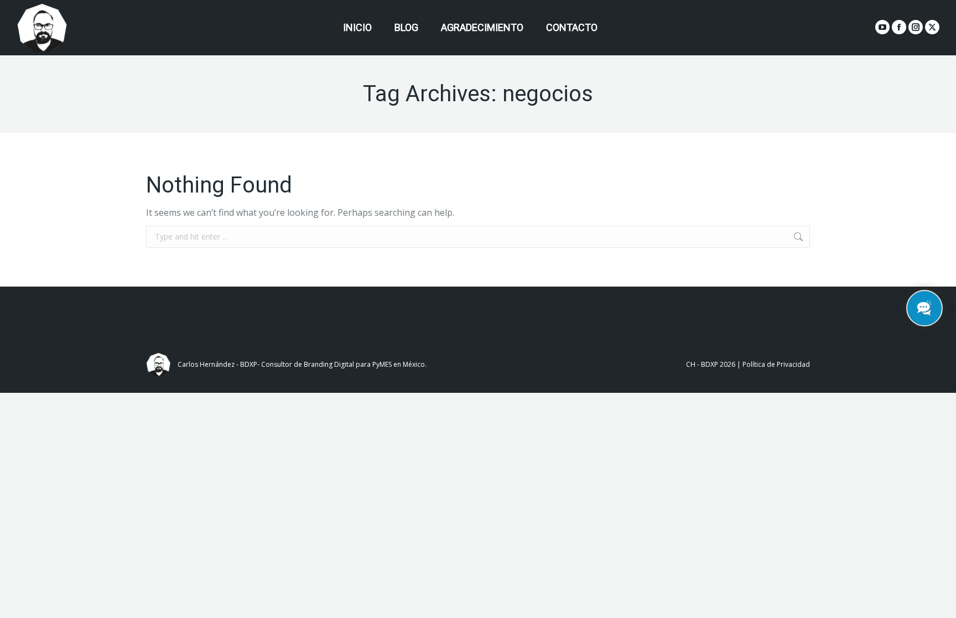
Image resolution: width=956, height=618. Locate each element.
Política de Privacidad (776, 364)
